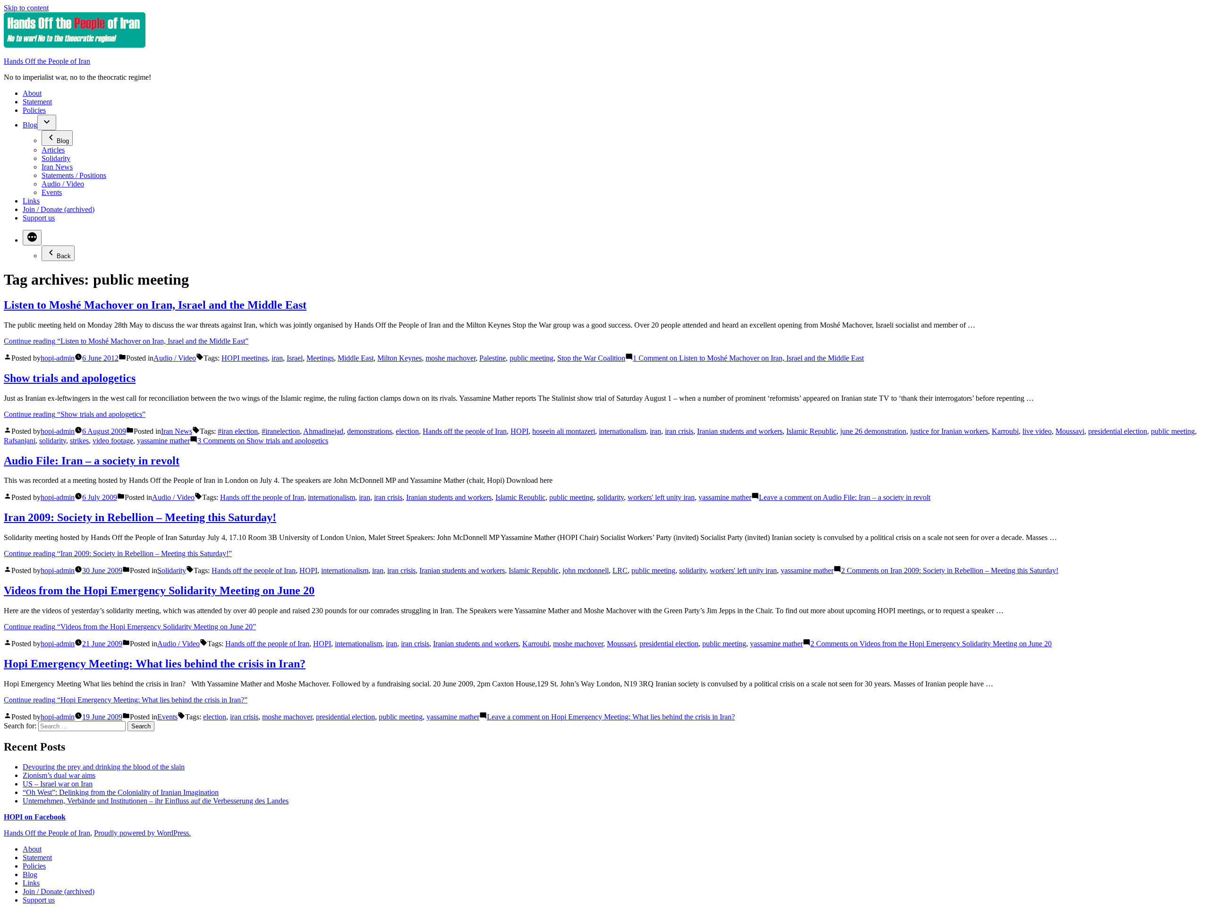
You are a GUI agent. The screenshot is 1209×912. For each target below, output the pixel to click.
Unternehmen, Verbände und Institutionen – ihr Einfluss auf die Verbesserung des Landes (156, 801)
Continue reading (126, 341)
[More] (32, 237)
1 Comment (748, 358)
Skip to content (26, 8)
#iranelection (281, 431)
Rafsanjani (19, 441)
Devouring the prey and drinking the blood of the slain (104, 767)
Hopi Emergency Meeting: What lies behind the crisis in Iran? (155, 664)
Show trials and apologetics (70, 378)
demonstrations (369, 431)
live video (1037, 431)
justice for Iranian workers (949, 431)
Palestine (492, 358)
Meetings (320, 358)
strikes (79, 441)
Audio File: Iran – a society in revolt (91, 461)
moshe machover (451, 358)
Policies (34, 110)
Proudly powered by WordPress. (142, 833)
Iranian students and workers (740, 431)
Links (31, 201)
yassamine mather (163, 441)
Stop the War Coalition (591, 358)
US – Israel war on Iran (58, 784)
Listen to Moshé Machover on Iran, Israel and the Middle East (155, 305)
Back (64, 256)
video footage (113, 441)
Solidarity (56, 158)
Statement (37, 102)
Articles (53, 150)
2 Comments (949, 570)
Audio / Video (63, 184)
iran (277, 358)
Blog (30, 125)
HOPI (519, 431)
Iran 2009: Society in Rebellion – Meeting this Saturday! (140, 517)
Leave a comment (844, 497)
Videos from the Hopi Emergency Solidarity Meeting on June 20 (159, 590)
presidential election (1117, 431)
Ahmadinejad (323, 431)
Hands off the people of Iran (465, 431)
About (32, 93)
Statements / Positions (74, 175)
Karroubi (1005, 431)
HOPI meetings (244, 358)
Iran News (57, 167)
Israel (295, 358)
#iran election (238, 431)
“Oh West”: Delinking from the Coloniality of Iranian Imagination (121, 792)
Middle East (356, 358)
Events (52, 192)
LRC (620, 570)
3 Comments (262, 441)
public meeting (531, 358)
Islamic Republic (811, 431)
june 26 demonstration (873, 431)
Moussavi (1070, 431)
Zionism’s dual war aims (59, 775)
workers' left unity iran (661, 497)
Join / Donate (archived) (58, 209)
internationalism (622, 431)
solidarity (52, 441)
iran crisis (679, 431)
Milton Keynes (399, 358)
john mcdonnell (585, 570)
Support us (39, 218)
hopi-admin (58, 358)
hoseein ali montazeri (563, 431)
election (407, 431)
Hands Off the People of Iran (47, 61)
